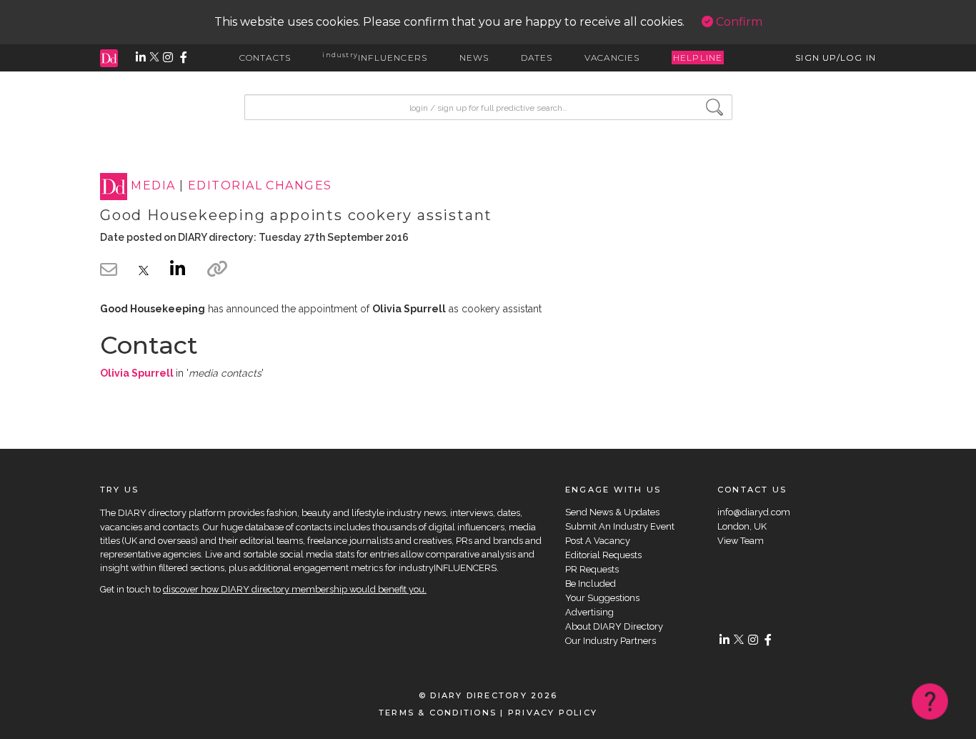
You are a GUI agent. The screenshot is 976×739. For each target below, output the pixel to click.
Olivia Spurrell (137, 373)
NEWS (474, 57)
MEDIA (153, 186)
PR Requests (592, 569)
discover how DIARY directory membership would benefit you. (295, 589)
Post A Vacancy (597, 540)
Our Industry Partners (610, 640)
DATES (537, 57)
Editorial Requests (603, 555)
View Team (740, 540)
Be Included (590, 583)
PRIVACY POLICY (552, 713)
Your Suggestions (602, 597)
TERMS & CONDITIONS (438, 713)
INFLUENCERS (374, 57)
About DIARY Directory (614, 626)
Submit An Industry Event (619, 526)
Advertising (589, 612)
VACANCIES (612, 57)
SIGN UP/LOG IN (835, 57)
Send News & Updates (612, 512)
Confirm (737, 22)
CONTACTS (265, 57)
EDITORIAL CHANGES (260, 186)
